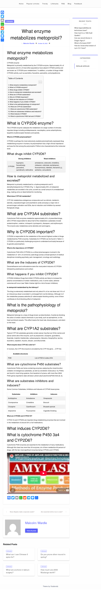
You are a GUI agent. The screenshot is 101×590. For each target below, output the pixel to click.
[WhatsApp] (2, 24)
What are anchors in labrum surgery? (17, 571)
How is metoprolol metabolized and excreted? (25, 92)
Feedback (78, 4)
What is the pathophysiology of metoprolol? (25, 104)
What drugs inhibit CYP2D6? (19, 90)
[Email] (2, 20)
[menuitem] (21, 3)
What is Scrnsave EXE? (82, 43)
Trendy (45, 4)
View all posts (31, 531)
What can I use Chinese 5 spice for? (17, 555)
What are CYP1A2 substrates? (20, 107)
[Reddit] (2, 28)
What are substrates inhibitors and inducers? (25, 111)
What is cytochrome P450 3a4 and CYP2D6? (25, 116)
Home (21, 4)
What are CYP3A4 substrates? (20, 94)
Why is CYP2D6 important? (19, 97)
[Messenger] (2, 36)
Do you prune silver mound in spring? (53, 555)
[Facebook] (2, 12)
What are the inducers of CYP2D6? (21, 99)
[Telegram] (2, 32)
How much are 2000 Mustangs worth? (49, 571)
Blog (69, 4)
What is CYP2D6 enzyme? (19, 87)
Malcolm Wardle (28, 43)
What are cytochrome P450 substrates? (23, 109)
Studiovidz (54, 586)
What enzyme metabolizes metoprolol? (23, 85)
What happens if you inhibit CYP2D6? (22, 102)
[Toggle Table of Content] (39, 82)
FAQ (63, 4)
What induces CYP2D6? (18, 114)
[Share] (2, 40)
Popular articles (33, 4)
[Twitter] (2, 16)
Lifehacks (54, 4)
